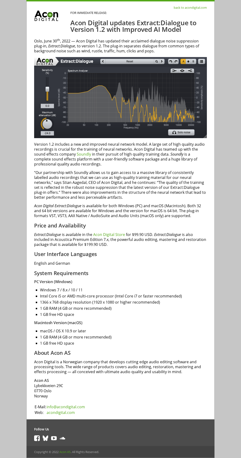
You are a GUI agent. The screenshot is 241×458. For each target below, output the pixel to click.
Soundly (84, 154)
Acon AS (65, 452)
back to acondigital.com (190, 7)
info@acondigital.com (66, 406)
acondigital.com (61, 412)
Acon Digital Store (109, 234)
